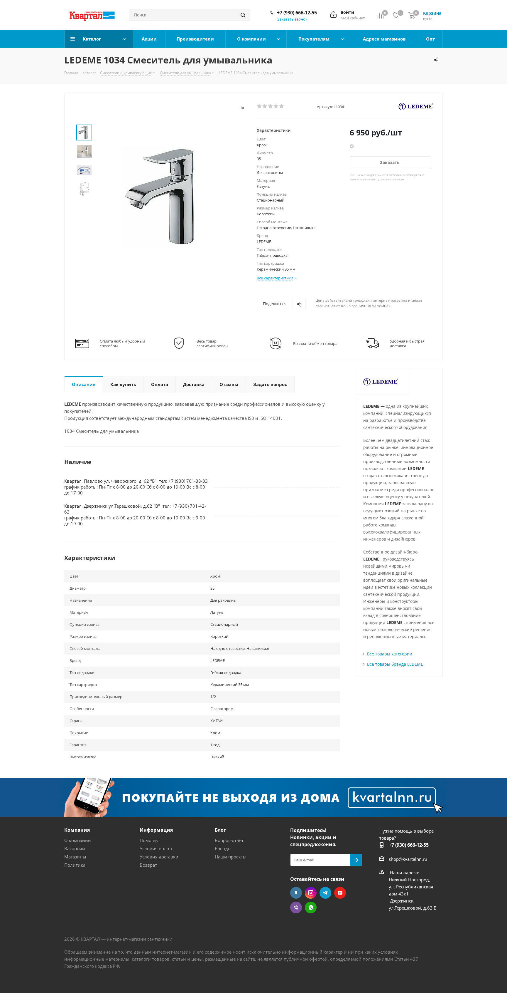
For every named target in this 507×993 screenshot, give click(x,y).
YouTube (340, 893)
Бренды (223, 848)
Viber (296, 907)
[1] (259, 106)
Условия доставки (159, 857)
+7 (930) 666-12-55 (297, 12)
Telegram (325, 893)
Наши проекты (230, 857)
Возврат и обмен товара (315, 343)
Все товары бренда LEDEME (395, 664)
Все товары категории (389, 654)
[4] (276, 106)
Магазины (75, 857)
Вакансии (74, 848)
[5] (282, 106)
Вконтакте (296, 893)
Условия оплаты (157, 848)
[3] (270, 106)
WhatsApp (311, 907)
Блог (220, 830)
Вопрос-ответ (229, 840)
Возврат (148, 865)
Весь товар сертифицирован (212, 343)
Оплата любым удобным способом (122, 343)
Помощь (149, 840)
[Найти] (243, 15)
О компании (77, 840)
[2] (265, 106)
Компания (77, 830)
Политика (74, 865)
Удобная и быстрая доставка (407, 343)
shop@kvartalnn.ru (408, 859)
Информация (156, 830)
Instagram (311, 893)
